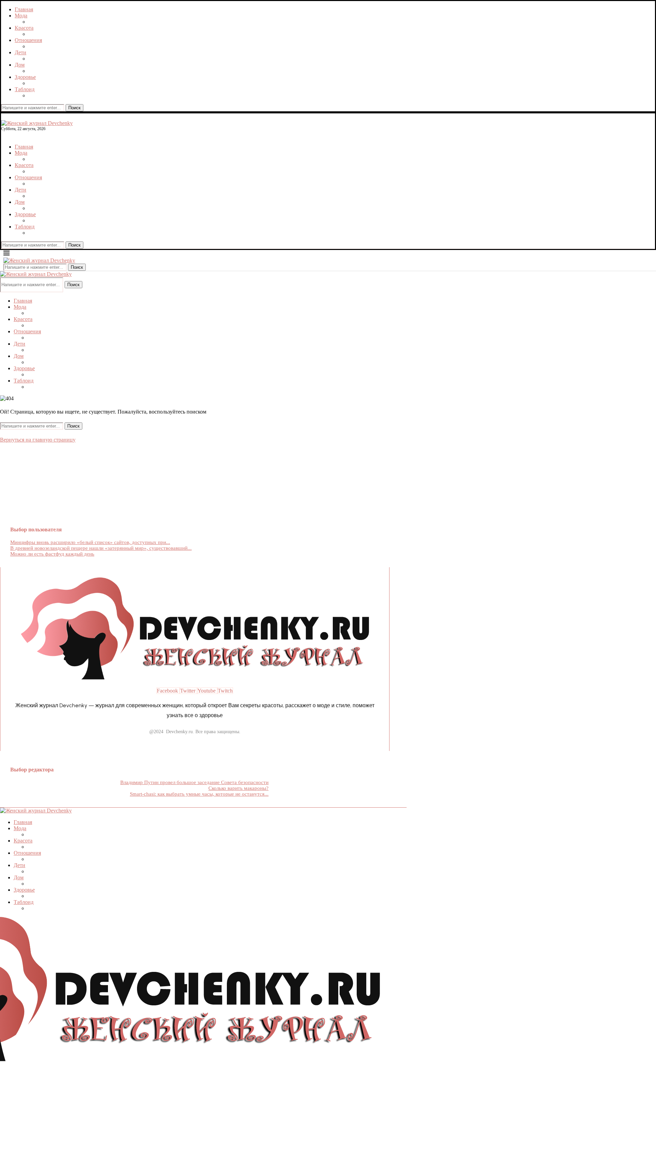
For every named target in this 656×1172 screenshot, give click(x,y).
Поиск (74, 107)
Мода (21, 15)
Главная (24, 9)
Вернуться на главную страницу (38, 440)
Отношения (28, 40)
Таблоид (25, 89)
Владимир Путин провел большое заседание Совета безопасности (194, 782)
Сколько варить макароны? (238, 788)
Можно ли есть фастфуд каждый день (52, 554)
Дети (20, 52)
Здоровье (25, 77)
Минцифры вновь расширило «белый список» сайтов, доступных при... (90, 542)
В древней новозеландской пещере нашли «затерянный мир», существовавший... (101, 548)
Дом (20, 65)
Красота (24, 28)
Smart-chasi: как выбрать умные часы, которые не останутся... (199, 794)
